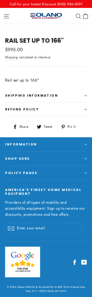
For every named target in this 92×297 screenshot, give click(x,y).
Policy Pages (21, 173)
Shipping (11, 57)
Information (21, 144)
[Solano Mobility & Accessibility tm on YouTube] (84, 262)
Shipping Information (31, 95)
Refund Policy (22, 109)
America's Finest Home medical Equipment (43, 192)
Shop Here (17, 158)
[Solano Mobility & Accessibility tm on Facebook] (74, 262)
